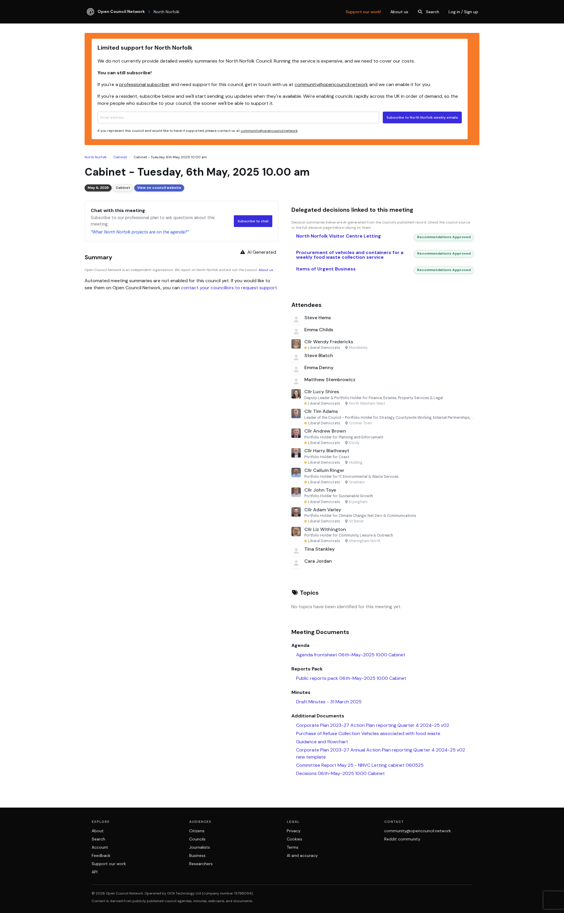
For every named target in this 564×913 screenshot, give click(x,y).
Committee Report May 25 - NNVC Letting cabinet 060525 (360, 765)
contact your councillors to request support (229, 288)
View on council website (159, 187)
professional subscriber (144, 84)
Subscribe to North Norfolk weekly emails (422, 117)
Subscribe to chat (253, 221)
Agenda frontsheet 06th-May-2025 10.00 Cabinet (350, 655)
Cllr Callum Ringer (324, 470)
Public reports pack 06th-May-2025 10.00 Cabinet (351, 678)
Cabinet (120, 157)
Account (100, 847)
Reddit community (402, 839)
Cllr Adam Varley (322, 510)
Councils (197, 839)
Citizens (196, 830)
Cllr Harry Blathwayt (326, 451)
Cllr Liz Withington (325, 529)
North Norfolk (96, 157)
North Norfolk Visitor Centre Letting (338, 236)
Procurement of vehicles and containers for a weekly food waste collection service (349, 254)
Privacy (294, 830)
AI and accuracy (302, 855)
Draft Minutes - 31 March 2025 (329, 702)
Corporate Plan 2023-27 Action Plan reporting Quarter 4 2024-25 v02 (372, 725)
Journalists (199, 847)
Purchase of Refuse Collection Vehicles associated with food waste (368, 733)
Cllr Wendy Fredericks (328, 342)
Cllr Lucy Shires (321, 392)
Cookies (294, 839)
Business (197, 855)
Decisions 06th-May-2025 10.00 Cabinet (340, 773)
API (95, 872)
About (98, 830)
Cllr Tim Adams (321, 411)
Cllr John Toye (320, 490)
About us (399, 11)
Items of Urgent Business (326, 269)
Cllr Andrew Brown (325, 431)
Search (432, 11)
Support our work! (363, 11)
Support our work (109, 863)
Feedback (101, 855)
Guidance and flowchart (322, 742)
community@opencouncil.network (331, 84)
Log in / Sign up (463, 11)
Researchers (201, 863)
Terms (292, 847)
